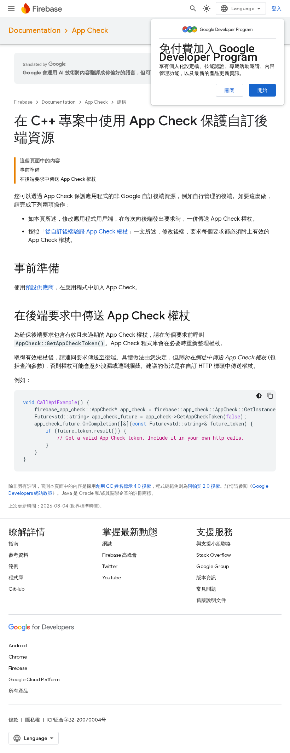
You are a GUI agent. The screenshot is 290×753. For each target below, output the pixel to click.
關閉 (229, 90)
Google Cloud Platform (34, 679)
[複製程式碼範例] (270, 395)
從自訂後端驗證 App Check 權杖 (86, 231)
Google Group (212, 566)
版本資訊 (206, 577)
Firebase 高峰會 (119, 555)
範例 (13, 566)
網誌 (107, 543)
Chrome (17, 657)
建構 (121, 102)
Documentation (34, 30)
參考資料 (18, 555)
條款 (13, 720)
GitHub (16, 589)
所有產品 (18, 691)
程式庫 (15, 577)
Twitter (109, 566)
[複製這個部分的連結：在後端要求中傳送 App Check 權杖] (197, 316)
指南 (13, 543)
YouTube (111, 577)
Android (17, 645)
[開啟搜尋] (193, 8)
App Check (90, 30)
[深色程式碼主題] (259, 395)
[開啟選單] (11, 8)
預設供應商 (39, 287)
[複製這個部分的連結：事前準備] (66, 269)
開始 (262, 90)
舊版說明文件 (211, 600)
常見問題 (206, 589)
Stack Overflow (213, 555)
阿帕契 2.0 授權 (204, 486)
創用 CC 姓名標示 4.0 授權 (123, 486)
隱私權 (32, 720)
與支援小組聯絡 (213, 543)
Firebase (23, 102)
